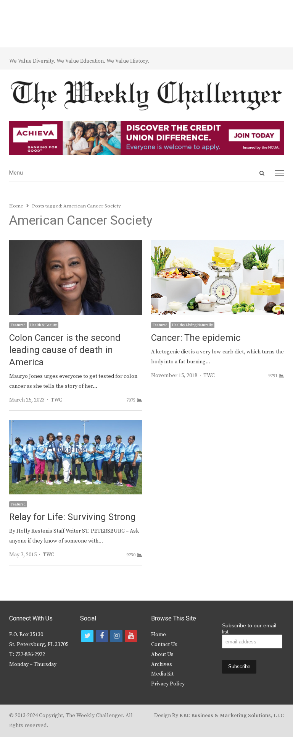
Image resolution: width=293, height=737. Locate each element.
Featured (18, 325)
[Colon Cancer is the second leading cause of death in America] (75, 244)
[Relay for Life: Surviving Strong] (75, 424)
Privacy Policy (168, 683)
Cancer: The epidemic (195, 338)
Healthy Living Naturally (192, 325)
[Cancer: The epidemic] (217, 244)
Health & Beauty (43, 325)
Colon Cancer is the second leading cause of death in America (65, 350)
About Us (162, 654)
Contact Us (164, 644)
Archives (161, 664)
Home (158, 634)
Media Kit (162, 674)
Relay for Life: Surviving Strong (72, 517)
